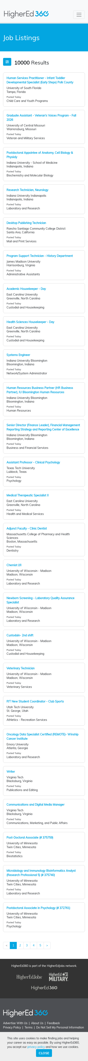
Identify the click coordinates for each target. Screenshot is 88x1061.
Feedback (53, 1023)
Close (44, 1053)
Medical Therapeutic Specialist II (28, 495)
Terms (29, 1027)
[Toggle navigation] (79, 15)
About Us (37, 1023)
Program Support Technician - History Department (40, 256)
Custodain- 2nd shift (20, 635)
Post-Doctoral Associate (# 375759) (30, 837)
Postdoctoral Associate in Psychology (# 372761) (38, 908)
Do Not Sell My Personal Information (60, 1027)
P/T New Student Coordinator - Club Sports (35, 701)
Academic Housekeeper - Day (26, 289)
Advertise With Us (15, 1023)
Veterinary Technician (21, 668)
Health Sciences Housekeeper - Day (30, 322)
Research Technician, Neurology (27, 190)
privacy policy (36, 1047)
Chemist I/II (14, 565)
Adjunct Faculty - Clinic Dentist (27, 528)
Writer (11, 771)
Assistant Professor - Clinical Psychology (33, 462)
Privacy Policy (12, 1027)
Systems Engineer (18, 355)
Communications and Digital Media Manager (35, 804)
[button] (7, 62)
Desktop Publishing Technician (26, 223)
